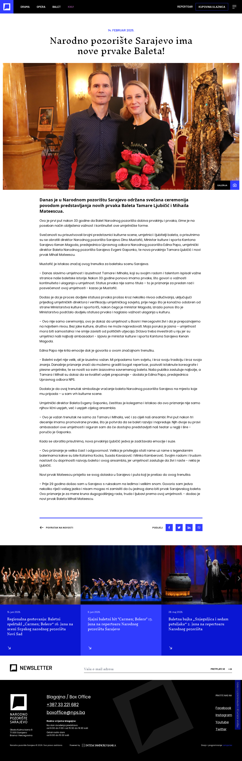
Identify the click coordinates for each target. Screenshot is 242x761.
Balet (56, 6)
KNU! (71, 6)
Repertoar (185, 6)
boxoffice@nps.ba (66, 712)
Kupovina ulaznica (212, 6)
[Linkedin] (189, 527)
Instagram (224, 715)
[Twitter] (179, 527)
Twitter (221, 729)
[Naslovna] (6, 6)
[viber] (198, 527)
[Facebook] (169, 527)
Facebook (223, 708)
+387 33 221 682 (63, 705)
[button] (239, 578)
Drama (25, 6)
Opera (41, 6)
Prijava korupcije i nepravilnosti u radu (237, 705)
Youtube (222, 722)
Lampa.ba (227, 745)
